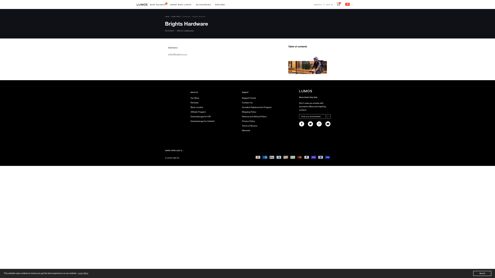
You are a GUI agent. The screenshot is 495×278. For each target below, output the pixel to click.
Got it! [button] (482, 273)
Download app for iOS (201, 116)
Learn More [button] (83, 273)
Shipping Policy (249, 112)
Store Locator (197, 107)
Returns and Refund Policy (254, 116)
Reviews (194, 102)
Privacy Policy (248, 121)
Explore (220, 5)
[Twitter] (310, 124)
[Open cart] (338, 5)
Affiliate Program (198, 112)
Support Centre (249, 98)
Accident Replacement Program (257, 107)
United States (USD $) (173, 150)
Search (318, 5)
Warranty (246, 130)
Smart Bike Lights (181, 5)
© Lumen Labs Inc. (172, 158)
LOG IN (329, 5)
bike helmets (158, 5)
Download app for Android (202, 121)
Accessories (203, 5)
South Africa (175, 17)
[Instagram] (319, 124)
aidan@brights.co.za (177, 54)
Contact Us (247, 102)
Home (167, 17)
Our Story (195, 98)
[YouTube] (328, 124)
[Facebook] (301, 124)
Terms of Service (249, 126)
